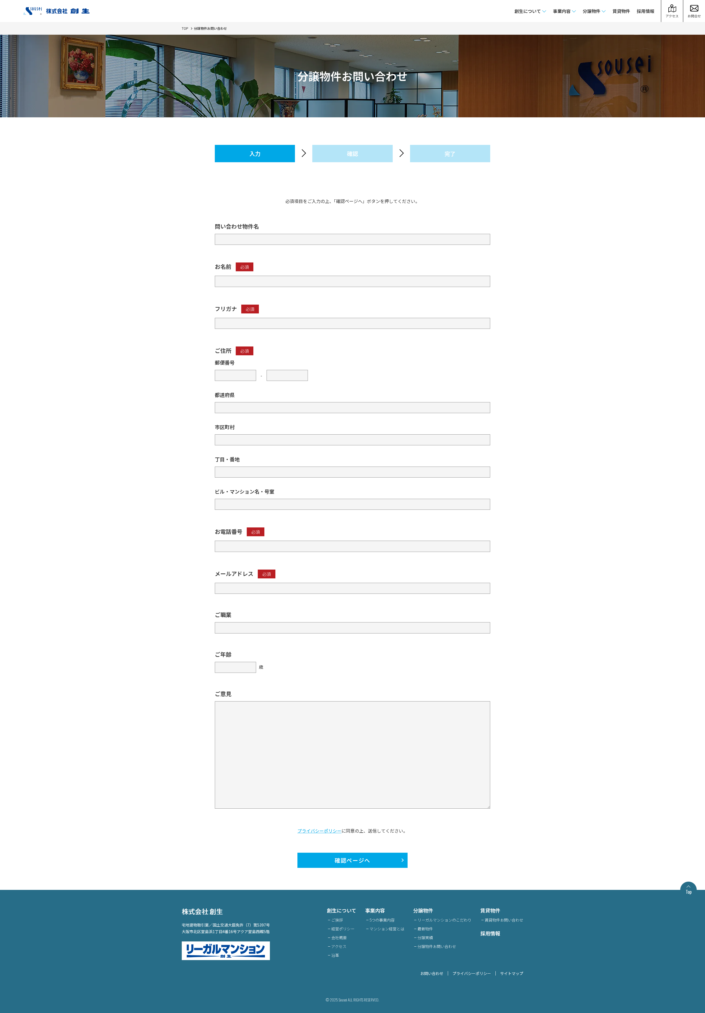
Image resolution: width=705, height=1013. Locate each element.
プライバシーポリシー (319, 830)
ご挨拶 (337, 920)
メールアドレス (243, 574)
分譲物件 (591, 11)
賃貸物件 (621, 11)
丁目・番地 (227, 459)
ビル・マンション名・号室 (244, 491)
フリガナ (234, 309)
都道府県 (225, 395)
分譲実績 (425, 937)
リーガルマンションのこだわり (444, 920)
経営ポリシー (342, 928)
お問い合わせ (431, 973)
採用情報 (645, 11)
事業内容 (562, 11)
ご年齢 (223, 654)
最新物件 (425, 928)
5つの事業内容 (382, 920)
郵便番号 (225, 362)
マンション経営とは (387, 928)
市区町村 (225, 427)
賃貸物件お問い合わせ (504, 920)
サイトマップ (511, 973)
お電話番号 (237, 531)
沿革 (335, 955)
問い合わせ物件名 (237, 226)
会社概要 (339, 937)
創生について (527, 11)
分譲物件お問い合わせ (436, 946)
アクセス (338, 946)
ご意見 (223, 694)
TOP (185, 28)
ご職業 (223, 615)
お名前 (232, 266)
